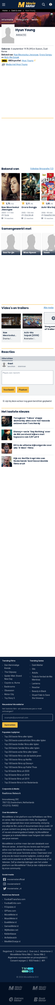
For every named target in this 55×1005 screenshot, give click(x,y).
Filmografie (22, 19)
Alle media (49, 307)
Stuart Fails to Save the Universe (41, 696)
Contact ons (21, 951)
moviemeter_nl (14, 888)
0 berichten (7, 358)
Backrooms (9, 686)
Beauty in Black (39, 691)
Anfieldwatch (10, 937)
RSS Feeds (34, 960)
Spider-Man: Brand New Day (13, 677)
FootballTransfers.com (14, 899)
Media (35, 19)
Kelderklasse (10, 934)
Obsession (9, 690)
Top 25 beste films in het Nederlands (21, 782)
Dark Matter (37, 665)
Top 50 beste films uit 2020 (16, 771)
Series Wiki (39, 954)
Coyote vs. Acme (12, 683)
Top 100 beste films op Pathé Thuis (20, 767)
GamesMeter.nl (11, 926)
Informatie (7, 19)
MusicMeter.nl (10, 918)
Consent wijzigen (18, 960)
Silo (33, 669)
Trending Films (8, 660)
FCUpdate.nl (10, 907)
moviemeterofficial (16, 879)
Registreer (8, 951)
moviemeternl (13, 884)
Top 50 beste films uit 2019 (16, 779)
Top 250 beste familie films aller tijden (21, 748)
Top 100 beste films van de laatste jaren (22, 756)
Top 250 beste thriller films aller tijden (21, 744)
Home (4, 10)
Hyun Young (27, 60)
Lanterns (36, 683)
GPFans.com (10, 911)
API (43, 960)
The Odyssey (10, 672)
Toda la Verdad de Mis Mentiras (42, 678)
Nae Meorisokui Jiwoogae (26, 55)
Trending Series (37, 660)
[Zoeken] (43, 4)
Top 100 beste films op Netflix (18, 759)
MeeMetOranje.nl (12, 941)
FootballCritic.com (12, 903)
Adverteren (45, 951)
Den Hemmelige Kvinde (11, 666)
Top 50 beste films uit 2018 (16, 775)
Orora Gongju (45, 55)
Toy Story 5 (9, 698)
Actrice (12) (21, 35)
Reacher (36, 687)
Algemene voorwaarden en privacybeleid (27, 957)
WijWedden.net (11, 930)
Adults (35, 673)
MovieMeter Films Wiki (20, 954)
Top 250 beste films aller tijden (18, 736)
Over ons (33, 951)
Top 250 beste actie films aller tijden (21, 752)
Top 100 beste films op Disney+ (18, 763)
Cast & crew (16, 10)
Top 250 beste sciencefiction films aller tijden (25, 740)
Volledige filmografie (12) (42, 168)
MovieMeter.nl (10, 914)
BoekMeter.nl (10, 922)
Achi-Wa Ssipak (11, 57)
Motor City (9, 694)
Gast (10, 363)
